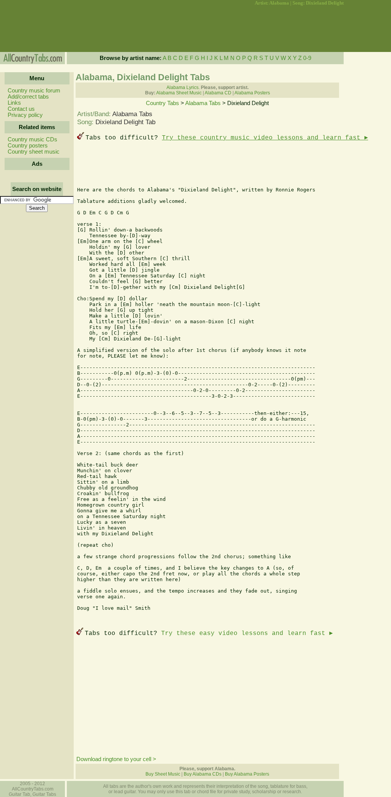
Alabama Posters (252, 93)
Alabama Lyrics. (183, 87)
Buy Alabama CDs (202, 774)
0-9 (307, 58)
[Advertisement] (36, 29)
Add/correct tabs (28, 97)
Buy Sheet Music (162, 774)
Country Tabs (162, 103)
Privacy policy (25, 115)
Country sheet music (34, 152)
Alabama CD (218, 93)
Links (14, 103)
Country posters (28, 146)
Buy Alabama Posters (247, 774)
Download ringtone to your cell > (116, 759)
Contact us (21, 109)
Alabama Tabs (203, 103)
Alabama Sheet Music (179, 93)
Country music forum (34, 90)
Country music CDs (32, 139)
